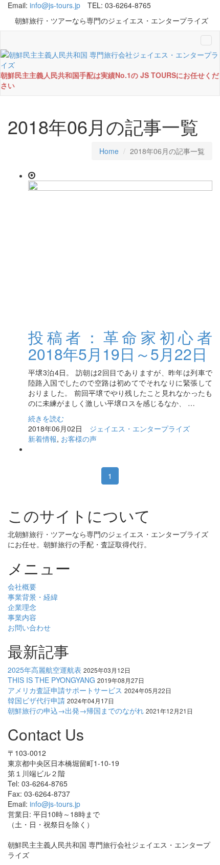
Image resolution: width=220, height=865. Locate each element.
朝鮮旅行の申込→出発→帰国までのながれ (76, 710)
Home (109, 151)
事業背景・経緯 (33, 597)
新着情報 (42, 439)
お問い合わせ (29, 627)
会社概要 (22, 586)
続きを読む (46, 418)
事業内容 (22, 617)
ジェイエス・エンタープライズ (140, 428)
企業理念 (22, 607)
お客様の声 (79, 439)
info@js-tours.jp (55, 5)
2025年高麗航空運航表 (44, 670)
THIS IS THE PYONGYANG (51, 680)
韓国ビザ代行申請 (36, 700)
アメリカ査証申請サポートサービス (65, 690)
